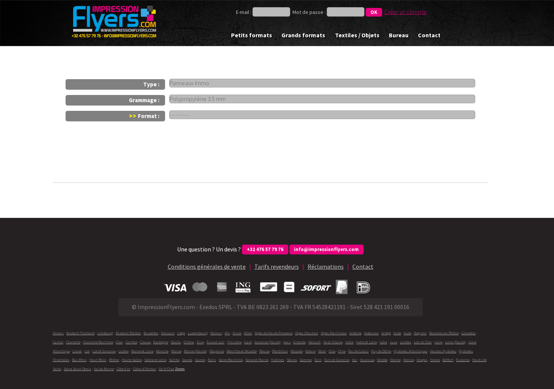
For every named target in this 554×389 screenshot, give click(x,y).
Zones (180, 368)
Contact (429, 35)
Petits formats (251, 35)
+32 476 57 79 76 (265, 249)
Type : (151, 84)
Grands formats (303, 35)
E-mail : (244, 12)
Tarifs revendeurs (276, 266)
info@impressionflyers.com (326, 249)
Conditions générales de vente (207, 266)
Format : (148, 115)
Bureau (399, 35)
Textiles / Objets (357, 35)
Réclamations (326, 266)
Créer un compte (405, 11)
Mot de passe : (309, 12)
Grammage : (144, 100)
